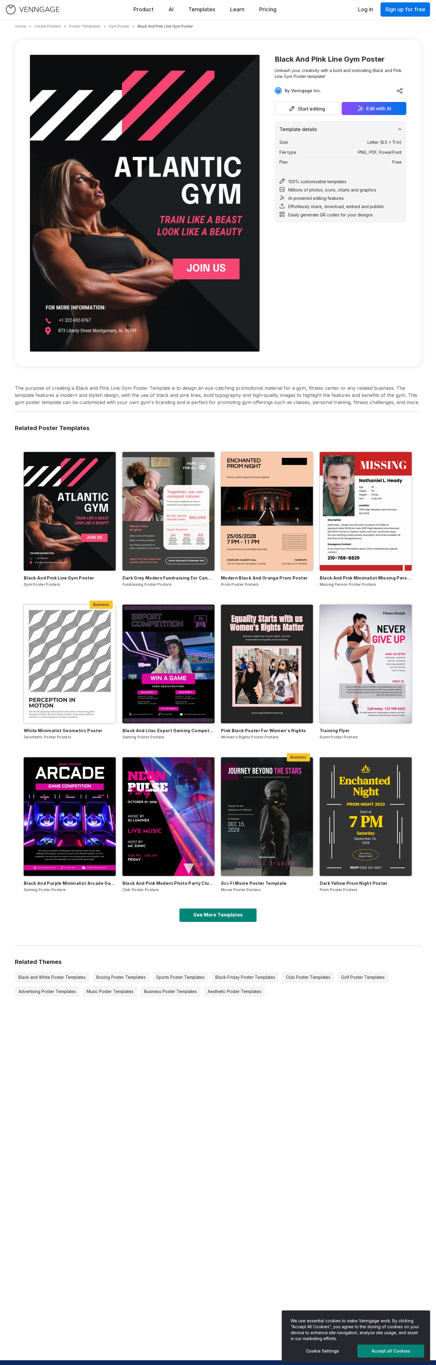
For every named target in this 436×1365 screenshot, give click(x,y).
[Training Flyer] (366, 664)
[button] (307, 108)
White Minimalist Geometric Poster (63, 730)
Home (20, 26)
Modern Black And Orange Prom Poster (264, 577)
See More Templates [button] (218, 915)
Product (143, 9)
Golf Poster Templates (363, 977)
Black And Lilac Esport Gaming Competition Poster (168, 730)
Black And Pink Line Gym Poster (59, 577)
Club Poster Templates (308, 977)
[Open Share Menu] (399, 90)
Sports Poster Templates (180, 977)
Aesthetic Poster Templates (234, 991)
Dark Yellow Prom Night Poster (354, 883)
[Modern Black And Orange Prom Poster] (267, 511)
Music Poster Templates (110, 991)
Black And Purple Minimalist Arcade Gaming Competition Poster (70, 883)
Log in (365, 9)
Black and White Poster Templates (52, 977)
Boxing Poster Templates (121, 977)
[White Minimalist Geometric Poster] (70, 664)
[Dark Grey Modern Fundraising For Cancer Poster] (168, 511)
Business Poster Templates (170, 991)
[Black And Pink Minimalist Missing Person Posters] (366, 511)
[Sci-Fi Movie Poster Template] (267, 816)
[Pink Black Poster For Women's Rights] (267, 664)
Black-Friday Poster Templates (245, 977)
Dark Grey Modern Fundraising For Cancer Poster (168, 577)
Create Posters (47, 26)
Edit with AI (378, 108)
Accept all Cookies (391, 1350)
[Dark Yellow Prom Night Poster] (366, 816)
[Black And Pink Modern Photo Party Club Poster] (168, 816)
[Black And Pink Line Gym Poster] (70, 511)
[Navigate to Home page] (32, 10)
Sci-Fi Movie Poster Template (254, 883)
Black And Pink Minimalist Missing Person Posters (366, 577)
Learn (237, 9)
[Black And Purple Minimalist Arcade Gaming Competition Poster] (70, 816)
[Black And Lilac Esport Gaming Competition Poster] (168, 664)
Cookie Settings (322, 1350)
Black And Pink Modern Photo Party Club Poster (168, 883)
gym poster (119, 26)
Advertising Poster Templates (47, 991)
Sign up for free (405, 9)
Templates (201, 9)
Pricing (267, 9)
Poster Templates (85, 26)
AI (171, 9)
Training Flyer (335, 730)
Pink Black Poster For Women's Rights (263, 730)
